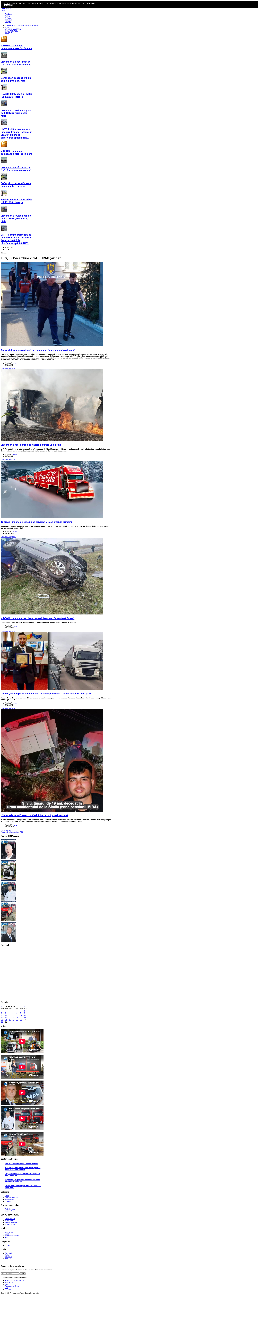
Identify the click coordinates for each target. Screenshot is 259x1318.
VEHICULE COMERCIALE (13, 29)
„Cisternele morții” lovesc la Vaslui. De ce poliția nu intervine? (34, 815)
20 (17, 1017)
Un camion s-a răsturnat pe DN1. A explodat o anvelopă (16, 63)
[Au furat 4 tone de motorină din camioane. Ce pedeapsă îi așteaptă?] (52, 346)
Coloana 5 (8, 1201)
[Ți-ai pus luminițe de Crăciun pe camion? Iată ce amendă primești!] (52, 517)
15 (25, 1015)
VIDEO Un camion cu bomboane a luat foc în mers (16, 47)
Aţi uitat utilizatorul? (12, 1317)
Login (3, 11)
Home (22, 25)
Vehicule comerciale (12, 1198)
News (15, 363)
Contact (7, 1245)
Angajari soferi (10, 1224)
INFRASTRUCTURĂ (11, 31)
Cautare (8, 1289)
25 (10, 1020)
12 (13, 1015)
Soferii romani (10, 1220)
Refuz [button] (11, 5)
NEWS (7, 27)
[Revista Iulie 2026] (8, 859)
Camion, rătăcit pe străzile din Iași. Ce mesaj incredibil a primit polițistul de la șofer (46, 693)
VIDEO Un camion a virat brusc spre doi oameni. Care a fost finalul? (37, 618)
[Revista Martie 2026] (8, 941)
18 (10, 1017)
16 (2, 1017)
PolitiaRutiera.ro (10, 1209)
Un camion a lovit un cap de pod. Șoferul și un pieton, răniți (16, 113)
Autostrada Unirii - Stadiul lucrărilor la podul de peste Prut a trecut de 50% (22, 1169)
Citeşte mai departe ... (8, 368)
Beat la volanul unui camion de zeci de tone (21, 1164)
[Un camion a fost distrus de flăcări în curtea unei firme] (52, 440)
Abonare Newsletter (12, 1236)
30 (2, 1022)
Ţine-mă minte (10, 1306)
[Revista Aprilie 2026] (8, 920)
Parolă (4, 1303)
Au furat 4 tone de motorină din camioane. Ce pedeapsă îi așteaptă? (38, 350)
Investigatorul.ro (10, 1211)
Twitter (7, 16)
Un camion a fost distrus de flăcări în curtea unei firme (31, 444)
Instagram (8, 20)
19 (13, 1017)
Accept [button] (6, 5)
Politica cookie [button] (90, 3)
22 (25, 1017)
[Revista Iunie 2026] (8, 879)
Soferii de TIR (10, 1219)
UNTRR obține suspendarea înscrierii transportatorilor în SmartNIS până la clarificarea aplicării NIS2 (16, 133)
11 (9, 1015)
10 (6, 1015)
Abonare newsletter (12, 1286)
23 (2, 1020)
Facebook (8, 14)
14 (21, 1015)
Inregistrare (9, 1232)
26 (13, 1020)
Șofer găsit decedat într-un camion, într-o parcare (16, 79)
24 (6, 1020)
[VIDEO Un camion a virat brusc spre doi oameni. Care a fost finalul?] (52, 614)
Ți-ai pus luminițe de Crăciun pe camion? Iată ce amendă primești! (36, 522)
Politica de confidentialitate (14, 1280)
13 (17, 1015)
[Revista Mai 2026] (8, 900)
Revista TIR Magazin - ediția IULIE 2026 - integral (16, 95)
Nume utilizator (7, 1299)
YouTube (8, 18)
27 (17, 1020)
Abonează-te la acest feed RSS (12, 832)
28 (21, 1020)
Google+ (8, 22)
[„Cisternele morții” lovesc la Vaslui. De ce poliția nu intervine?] (52, 811)
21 (21, 1017)
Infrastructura (9, 1199)
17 (6, 1017)
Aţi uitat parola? (10, 1315)
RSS (6, 1237)
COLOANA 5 (9, 33)
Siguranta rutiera (11, 1222)
